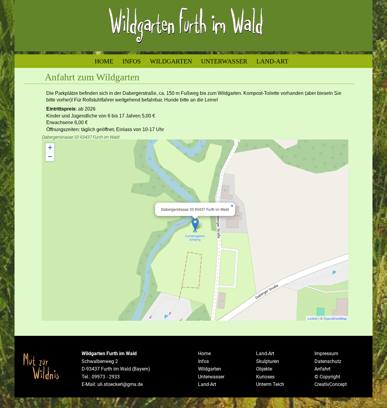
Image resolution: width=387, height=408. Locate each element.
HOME (104, 61)
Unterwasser (211, 377)
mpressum (327, 353)
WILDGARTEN (171, 61)
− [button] (50, 156)
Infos (203, 361)
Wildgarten (209, 369)
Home (204, 353)
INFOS (131, 61)
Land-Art (207, 384)
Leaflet (312, 318)
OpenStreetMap (335, 318)
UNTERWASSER (224, 61)
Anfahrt (322, 369)
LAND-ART (272, 61)
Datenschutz (327, 361)
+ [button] (50, 147)
